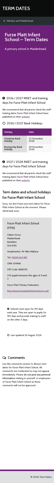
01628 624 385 (19, 257)
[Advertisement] (27, 72)
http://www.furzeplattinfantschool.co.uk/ (28, 291)
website (25, 116)
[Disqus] (27, 427)
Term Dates (16, 8)
